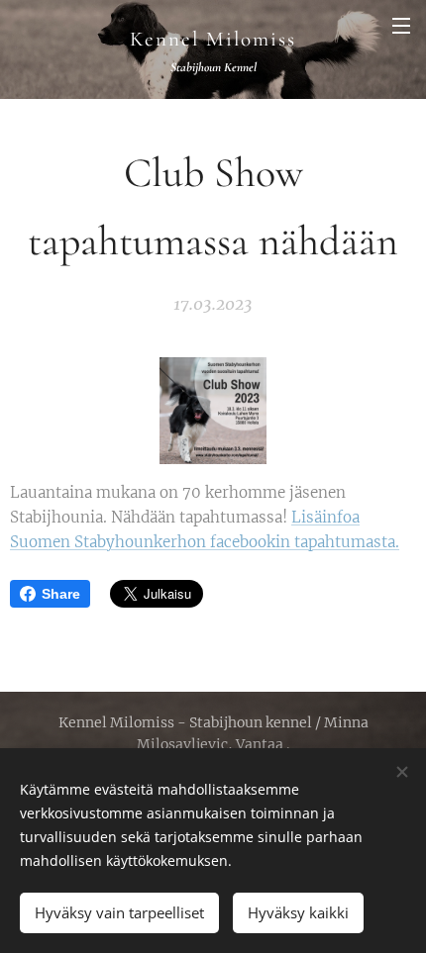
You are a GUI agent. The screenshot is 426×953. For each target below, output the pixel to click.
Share (61, 594)
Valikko (401, 25)
